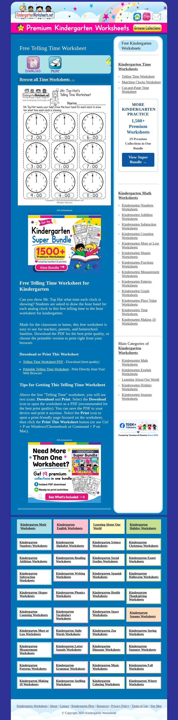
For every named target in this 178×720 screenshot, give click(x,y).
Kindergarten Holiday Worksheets (137, 387)
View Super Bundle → (138, 159)
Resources (103, 706)
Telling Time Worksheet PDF (43, 362)
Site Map (156, 706)
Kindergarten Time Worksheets (134, 66)
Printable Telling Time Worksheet (46, 369)
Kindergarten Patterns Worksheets (137, 283)
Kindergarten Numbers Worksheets (137, 207)
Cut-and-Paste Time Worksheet (135, 90)
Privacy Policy (120, 706)
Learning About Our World (140, 379)
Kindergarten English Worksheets (136, 372)
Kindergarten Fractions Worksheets (137, 264)
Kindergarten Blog (82, 706)
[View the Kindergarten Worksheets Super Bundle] (64, 243)
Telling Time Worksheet (138, 76)
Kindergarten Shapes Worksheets (136, 255)
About (53, 706)
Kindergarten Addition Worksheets (137, 217)
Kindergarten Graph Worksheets (135, 293)
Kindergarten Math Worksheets (134, 195)
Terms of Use (140, 706)
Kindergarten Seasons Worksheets (137, 396)
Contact (64, 706)
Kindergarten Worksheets (129, 350)
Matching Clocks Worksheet (141, 82)
